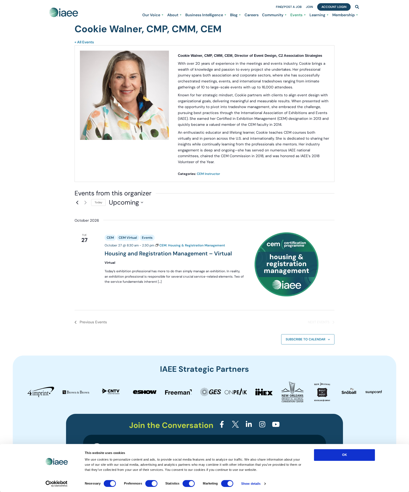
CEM (110, 238)
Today (98, 202)
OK (344, 455)
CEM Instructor (208, 174)
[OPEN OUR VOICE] (162, 15)
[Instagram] (262, 424)
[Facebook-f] (222, 424)
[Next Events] (85, 202)
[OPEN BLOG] (240, 15)
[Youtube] (276, 424)
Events (147, 238)
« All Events (84, 42)
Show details (251, 483)
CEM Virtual (128, 238)
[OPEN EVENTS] (305, 15)
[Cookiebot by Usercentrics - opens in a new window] (56, 483)
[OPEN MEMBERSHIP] (357, 15)
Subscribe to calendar (305, 339)
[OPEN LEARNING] (327, 15)
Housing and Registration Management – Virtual (168, 253)
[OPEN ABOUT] (180, 15)
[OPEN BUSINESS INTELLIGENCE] (225, 15)
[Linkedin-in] (249, 424)
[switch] (151, 483)
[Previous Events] (77, 202)
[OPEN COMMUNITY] (285, 15)
